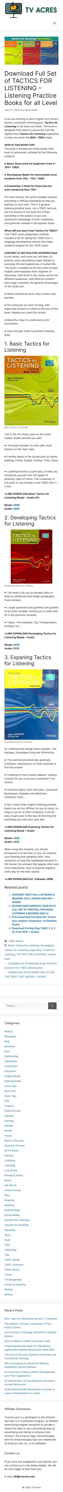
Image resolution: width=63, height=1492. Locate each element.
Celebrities (10, 1061)
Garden (8, 1125)
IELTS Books (11, 1150)
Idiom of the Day (14, 1140)
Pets (7, 1195)
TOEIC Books (15, 941)
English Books (12, 1076)
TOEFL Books (12, 1259)
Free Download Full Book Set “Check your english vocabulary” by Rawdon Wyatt (34, 921)
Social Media (11, 1215)
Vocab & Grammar (15, 1284)
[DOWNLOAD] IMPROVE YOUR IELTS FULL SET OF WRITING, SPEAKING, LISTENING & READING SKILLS (34, 909)
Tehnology (10, 1249)
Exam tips (10, 1091)
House (8, 1135)
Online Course (12, 1190)
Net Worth (10, 1185)
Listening (9, 1160)
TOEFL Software (14, 1264)
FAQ (6, 1100)
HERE (16, 505)
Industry (9, 1155)
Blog (7, 1041)
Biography (10, 1036)
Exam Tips (10, 1086)
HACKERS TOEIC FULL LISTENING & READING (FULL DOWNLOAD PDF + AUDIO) (33, 898)
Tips (6, 1254)
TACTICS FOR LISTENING (31, 954)
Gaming (8, 1120)
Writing (8, 1289)
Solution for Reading (16, 1225)
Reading (9, 1200)
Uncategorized (13, 1279)
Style (7, 1239)
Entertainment (12, 1081)
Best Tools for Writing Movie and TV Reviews (30, 1318)
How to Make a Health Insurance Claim (27, 1341)
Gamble (9, 1115)
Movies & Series (13, 1175)
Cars (7, 1051)
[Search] (52, 1005)
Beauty (8, 1031)
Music (7, 1180)
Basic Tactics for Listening (23, 945)
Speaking (9, 1230)
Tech (7, 1244)
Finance (9, 1105)
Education (10, 1071)
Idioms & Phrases (14, 1145)
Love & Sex (11, 1170)
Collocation (10, 1066)
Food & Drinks (12, 1110)
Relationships (12, 1210)
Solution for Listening (16, 1220)
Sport (7, 1234)
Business (9, 1046)
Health (8, 1130)
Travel (8, 1274)
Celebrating (11, 1056)
